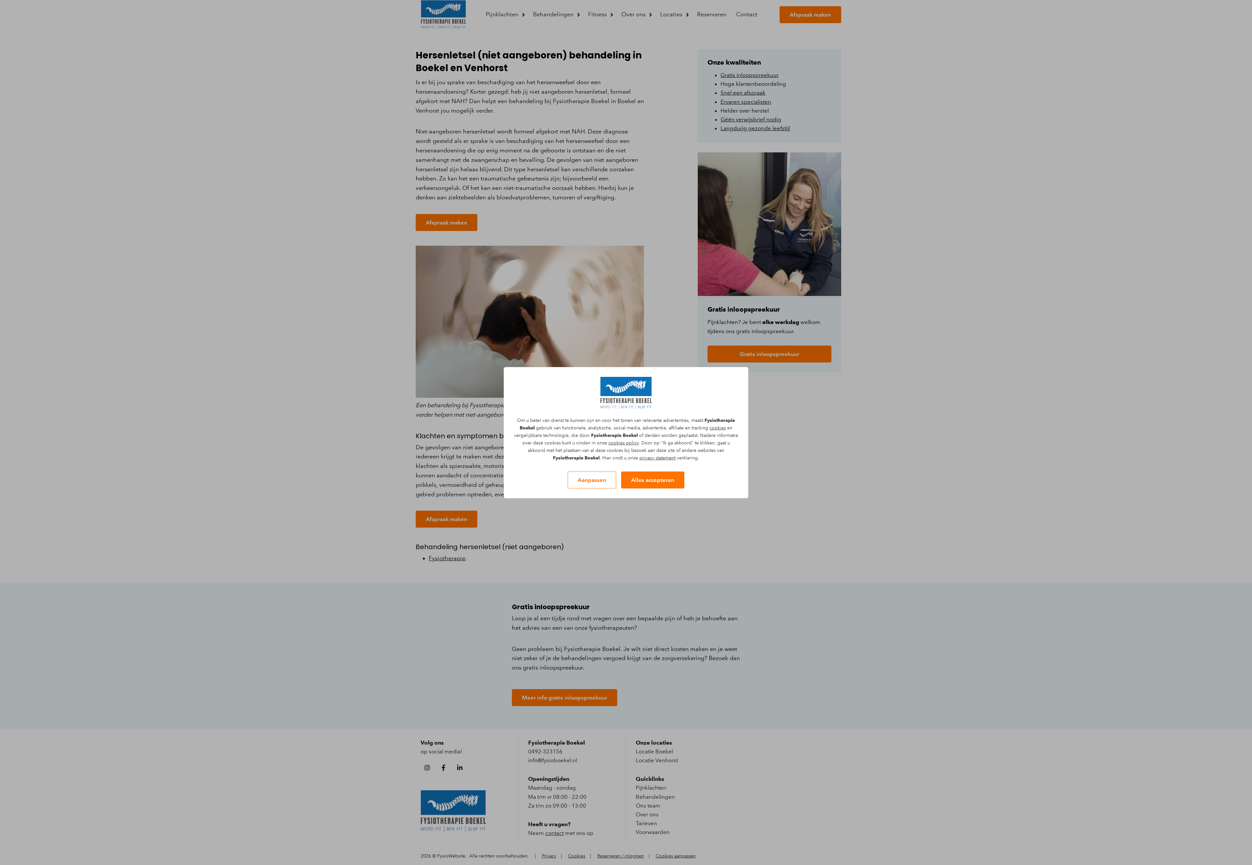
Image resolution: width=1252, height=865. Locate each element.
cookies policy (623, 443)
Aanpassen (592, 480)
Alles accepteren (652, 480)
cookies (717, 428)
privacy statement (657, 458)
